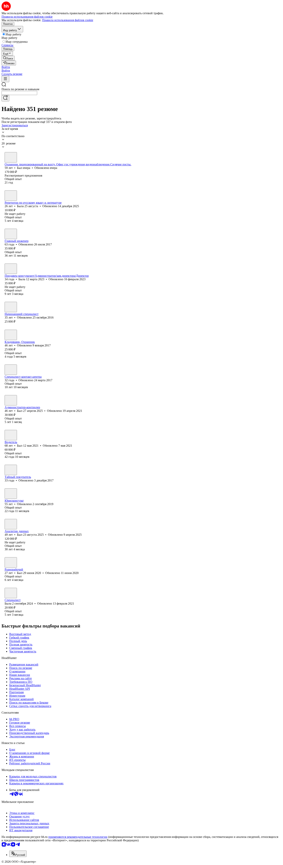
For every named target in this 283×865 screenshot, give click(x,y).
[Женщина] (11, 195)
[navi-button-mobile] (5, 79)
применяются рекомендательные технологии (77, 836)
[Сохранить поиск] (5, 98)
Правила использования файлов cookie (67, 20)
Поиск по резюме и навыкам (20, 89)
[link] (8, 58)
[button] (6, 67)
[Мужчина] (11, 157)
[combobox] (19, 93)
